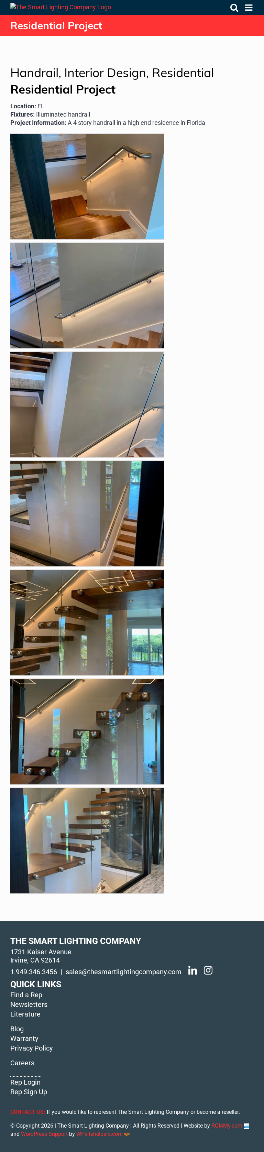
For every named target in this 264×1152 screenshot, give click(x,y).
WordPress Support (44, 1134)
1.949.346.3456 (33, 972)
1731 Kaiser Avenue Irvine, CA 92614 (41, 956)
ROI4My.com (226, 1125)
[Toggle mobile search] (234, 7)
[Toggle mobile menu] (249, 7)
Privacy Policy (31, 1048)
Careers (22, 1063)
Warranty (24, 1038)
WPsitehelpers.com (100, 1134)
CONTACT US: (27, 1112)
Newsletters (28, 1004)
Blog (17, 1029)
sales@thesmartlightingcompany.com (124, 972)
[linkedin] (192, 970)
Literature (25, 1014)
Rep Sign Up (28, 1092)
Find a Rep (26, 995)
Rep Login (25, 1082)
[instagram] (208, 970)
